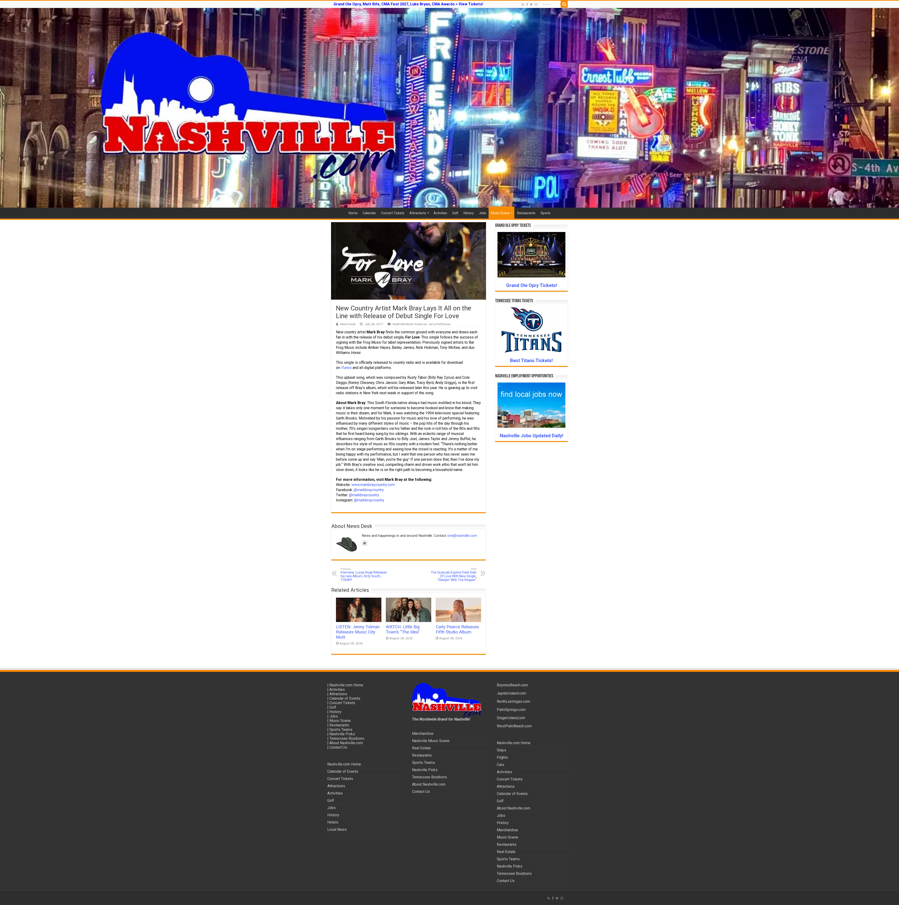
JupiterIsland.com (511, 693)
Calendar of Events (344, 698)
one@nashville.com (462, 535)
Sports (545, 213)
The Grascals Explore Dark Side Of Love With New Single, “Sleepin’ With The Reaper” (453, 574)
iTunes (346, 367)
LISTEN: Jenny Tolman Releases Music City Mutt (358, 632)
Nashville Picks (342, 734)
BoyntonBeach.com (512, 685)
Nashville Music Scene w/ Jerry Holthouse (421, 324)
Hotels (332, 822)
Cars (500, 764)
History (469, 213)
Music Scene (500, 213)
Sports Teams (340, 729)
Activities (440, 213)
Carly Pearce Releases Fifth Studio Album (457, 629)
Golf (455, 213)
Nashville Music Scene (431, 741)
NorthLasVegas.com (513, 701)
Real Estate (421, 748)
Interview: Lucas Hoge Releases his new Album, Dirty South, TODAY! (364, 574)
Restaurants (526, 213)
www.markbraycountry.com (373, 484)
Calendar (369, 213)
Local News (337, 829)
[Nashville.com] (449, 108)
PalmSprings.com (511, 709)
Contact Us (338, 747)
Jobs (482, 213)
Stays (501, 750)
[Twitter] (531, 4)
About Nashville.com (346, 743)
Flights (502, 757)
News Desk (348, 324)
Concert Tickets (392, 213)
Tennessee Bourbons (346, 738)
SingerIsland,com (511, 718)
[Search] (564, 4)
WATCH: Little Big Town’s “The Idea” (403, 629)
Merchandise (422, 733)
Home (353, 213)
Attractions (417, 213)
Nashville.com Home (346, 685)
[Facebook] (527, 4)
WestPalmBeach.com (514, 726)
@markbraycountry (369, 490)
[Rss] (523, 4)
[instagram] (536, 4)
